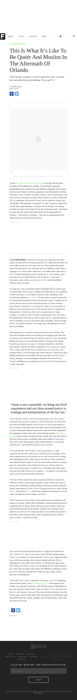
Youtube (65, 654)
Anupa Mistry (17, 87)
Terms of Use (31, 654)
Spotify (55, 659)
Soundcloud (67, 656)
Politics (21, 44)
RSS (61, 659)
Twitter (48, 654)
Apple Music (56, 656)
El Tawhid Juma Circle (40, 583)
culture (13, 44)
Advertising (20, 654)
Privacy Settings (45, 691)
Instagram (46, 656)
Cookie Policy (22, 656)
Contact (11, 654)
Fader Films (22, 659)
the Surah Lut (33, 297)
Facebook (56, 654)
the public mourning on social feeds (29, 183)
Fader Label (34, 656)
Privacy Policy (11, 656)
